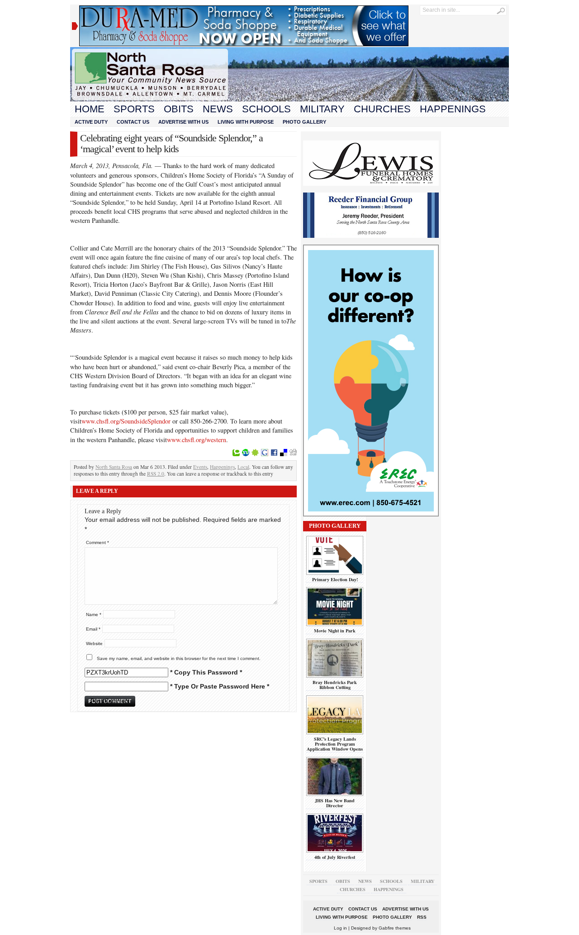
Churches (382, 109)
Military (322, 109)
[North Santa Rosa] (289, 99)
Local (243, 466)
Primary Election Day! (335, 579)
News (218, 109)
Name (93, 614)
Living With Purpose (246, 122)
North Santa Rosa (113, 466)
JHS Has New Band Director (335, 803)
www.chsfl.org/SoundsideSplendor (126, 421)
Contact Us (133, 122)
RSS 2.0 (155, 473)
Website (94, 643)
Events (200, 466)
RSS (422, 917)
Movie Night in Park (335, 630)
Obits (179, 109)
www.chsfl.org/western (196, 439)
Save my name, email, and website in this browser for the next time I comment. (179, 658)
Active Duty (91, 122)
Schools (266, 109)
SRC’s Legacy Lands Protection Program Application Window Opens (335, 744)
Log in (340, 927)
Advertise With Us (183, 122)
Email (93, 629)
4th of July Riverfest (334, 857)
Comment (97, 542)
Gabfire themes (395, 927)
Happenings (453, 109)
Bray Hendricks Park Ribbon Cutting (335, 685)
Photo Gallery (304, 122)
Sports (134, 109)
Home (89, 109)
